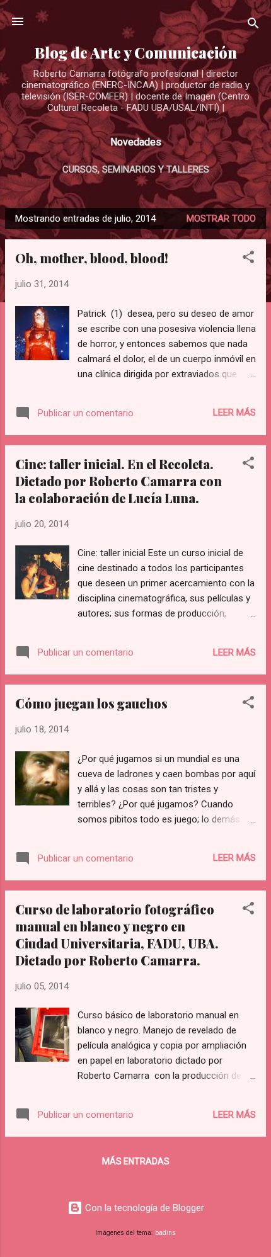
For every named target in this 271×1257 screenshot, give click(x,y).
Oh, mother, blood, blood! (91, 257)
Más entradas (136, 1161)
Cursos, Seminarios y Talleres (135, 169)
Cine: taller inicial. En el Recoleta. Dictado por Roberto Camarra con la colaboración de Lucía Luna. (118, 480)
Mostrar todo (221, 218)
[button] (248, 259)
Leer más (234, 412)
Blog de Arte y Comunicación (136, 52)
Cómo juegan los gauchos (91, 703)
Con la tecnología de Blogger (143, 1208)
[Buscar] (253, 25)
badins (165, 1233)
